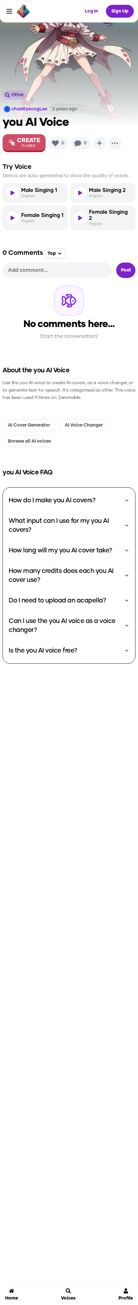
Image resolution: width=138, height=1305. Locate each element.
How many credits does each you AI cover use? (61, 575)
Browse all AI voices (29, 441)
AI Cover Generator (29, 425)
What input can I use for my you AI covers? (59, 525)
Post (126, 270)
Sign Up (119, 11)
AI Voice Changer (84, 425)
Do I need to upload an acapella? (57, 600)
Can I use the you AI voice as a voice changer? (62, 625)
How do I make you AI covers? (52, 500)
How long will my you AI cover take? (60, 550)
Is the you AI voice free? (43, 650)
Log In (91, 11)
